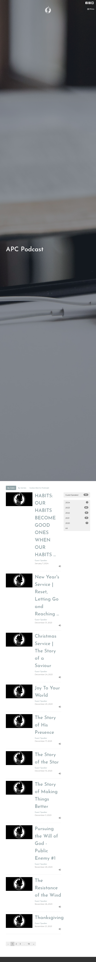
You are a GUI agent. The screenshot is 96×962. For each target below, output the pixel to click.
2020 (76, 523)
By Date (11, 488)
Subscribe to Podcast (39, 488)
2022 (76, 513)
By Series (22, 488)
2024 (76, 502)
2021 (76, 518)
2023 (76, 507)
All (66, 528)
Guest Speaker (76, 495)
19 (29, 944)
